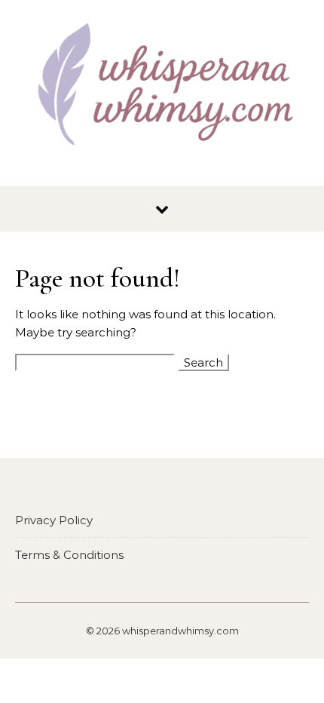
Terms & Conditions (69, 555)
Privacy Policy (54, 520)
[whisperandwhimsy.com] (162, 87)
